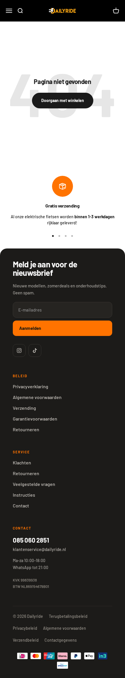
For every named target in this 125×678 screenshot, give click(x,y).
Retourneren (26, 429)
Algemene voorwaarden (37, 397)
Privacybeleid (25, 628)
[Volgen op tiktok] (34, 350)
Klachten (22, 462)
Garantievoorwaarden (35, 418)
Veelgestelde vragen (34, 484)
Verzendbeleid (26, 640)
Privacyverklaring (30, 386)
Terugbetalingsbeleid (68, 616)
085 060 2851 (31, 540)
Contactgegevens (60, 640)
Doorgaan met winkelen (62, 100)
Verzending (24, 408)
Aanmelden (30, 328)
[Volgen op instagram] (19, 350)
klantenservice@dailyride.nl (39, 549)
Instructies (24, 495)
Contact (21, 505)
